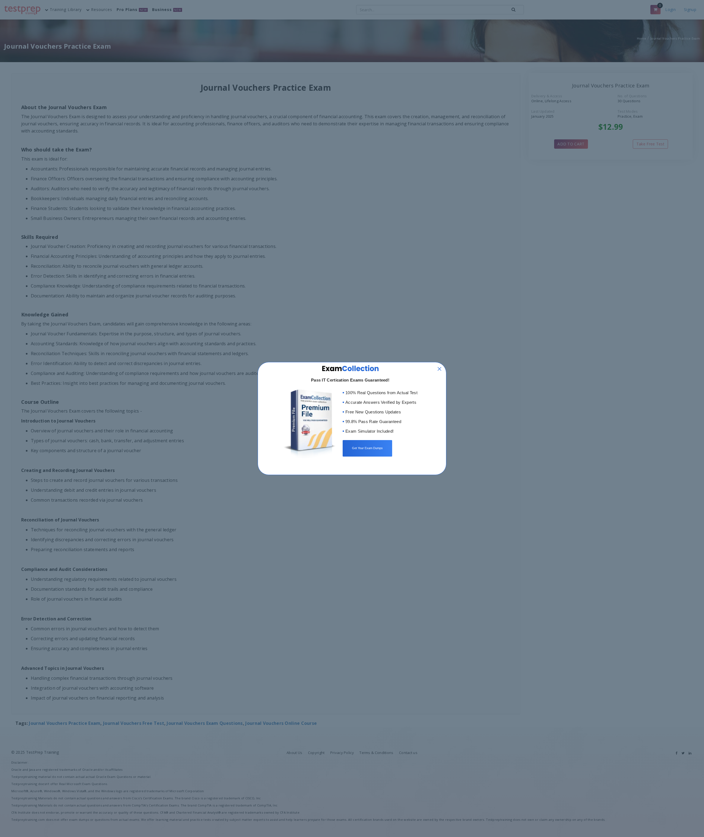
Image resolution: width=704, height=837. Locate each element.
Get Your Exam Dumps (367, 448)
